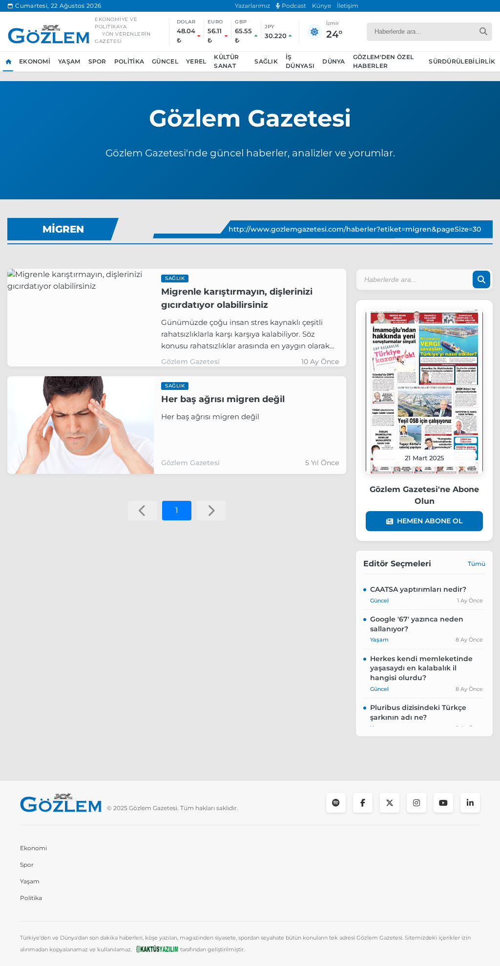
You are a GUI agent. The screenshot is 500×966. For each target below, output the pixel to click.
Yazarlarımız (252, 5)
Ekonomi (34, 61)
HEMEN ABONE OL (429, 520)
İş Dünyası (300, 61)
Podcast (293, 5)
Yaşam (69, 61)
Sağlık (266, 61)
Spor (97, 61)
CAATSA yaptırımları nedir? (418, 589)
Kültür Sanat (226, 61)
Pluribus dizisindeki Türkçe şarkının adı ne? (418, 712)
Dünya (333, 61)
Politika (129, 61)
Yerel (196, 61)
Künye (321, 5)
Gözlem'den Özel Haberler (383, 61)
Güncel (165, 61)
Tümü (476, 563)
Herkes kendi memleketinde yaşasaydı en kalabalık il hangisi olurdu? (421, 668)
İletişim (347, 5)
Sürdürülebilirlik (462, 61)
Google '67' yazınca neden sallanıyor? (416, 624)
